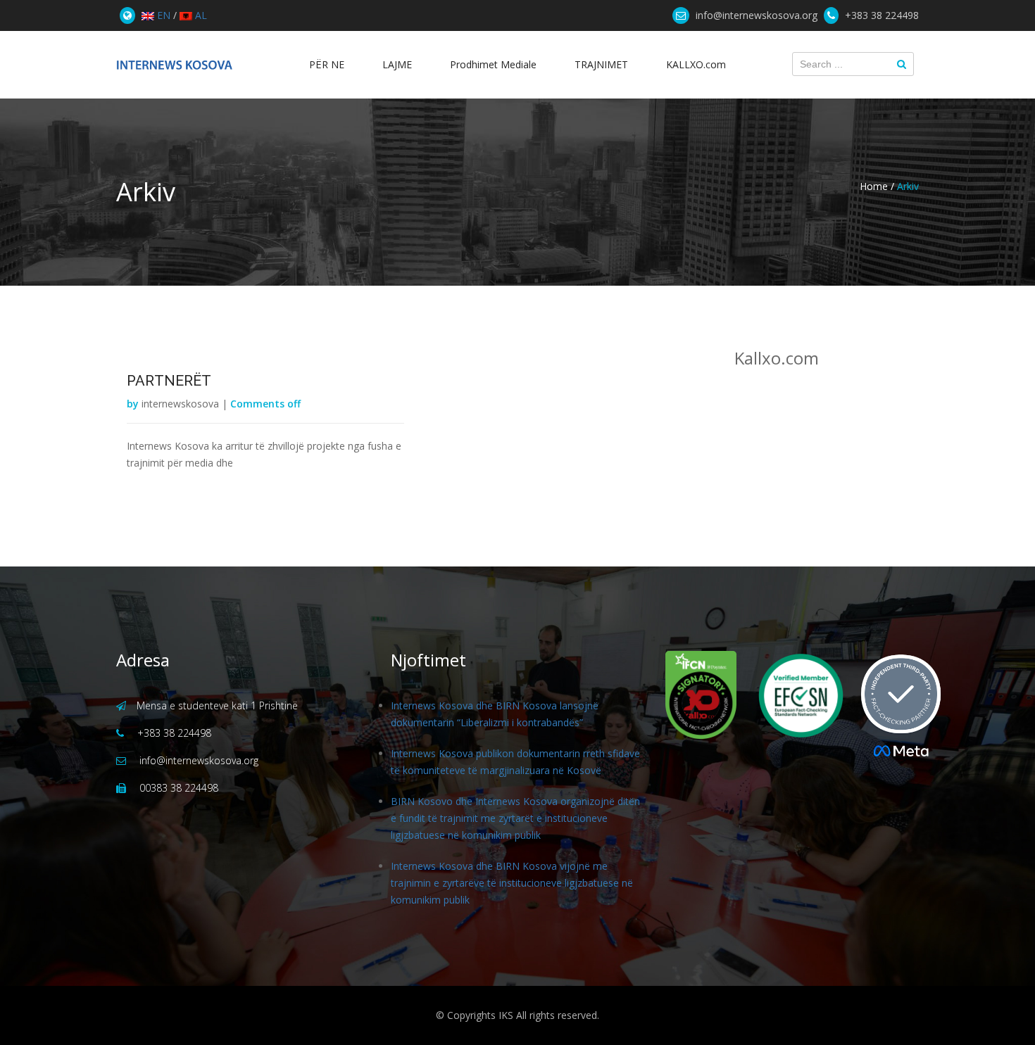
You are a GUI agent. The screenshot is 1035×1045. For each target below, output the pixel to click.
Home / (877, 186)
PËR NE (326, 64)
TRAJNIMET (601, 64)
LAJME (397, 64)
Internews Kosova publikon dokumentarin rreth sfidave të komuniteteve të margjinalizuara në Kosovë (515, 762)
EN (162, 15)
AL (199, 15)
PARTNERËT (169, 380)
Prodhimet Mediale (493, 64)
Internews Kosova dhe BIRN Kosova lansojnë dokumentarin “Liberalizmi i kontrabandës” (494, 714)
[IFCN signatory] (700, 695)
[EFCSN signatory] (791, 695)
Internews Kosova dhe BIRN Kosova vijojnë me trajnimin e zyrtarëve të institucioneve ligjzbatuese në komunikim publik (512, 882)
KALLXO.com (696, 64)
